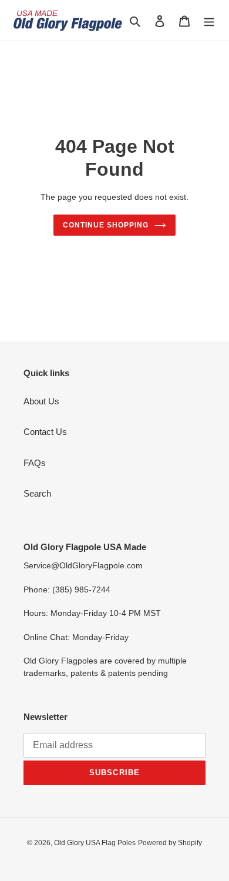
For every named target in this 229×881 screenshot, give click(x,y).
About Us (41, 401)
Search (37, 493)
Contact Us (45, 432)
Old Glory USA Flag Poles (95, 843)
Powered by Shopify (170, 843)
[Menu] (209, 20)
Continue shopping (106, 225)
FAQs (34, 463)
